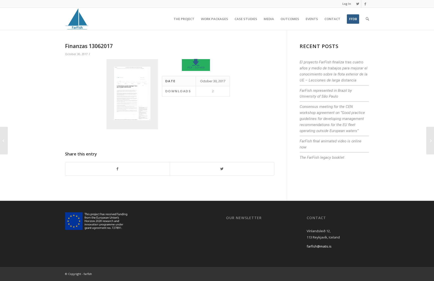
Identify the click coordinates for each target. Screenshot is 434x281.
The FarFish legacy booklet (322, 157)
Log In (346, 4)
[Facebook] (365, 4)
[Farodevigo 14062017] (4, 140)
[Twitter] (357, 4)
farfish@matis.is (319, 246)
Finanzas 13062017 (89, 46)
